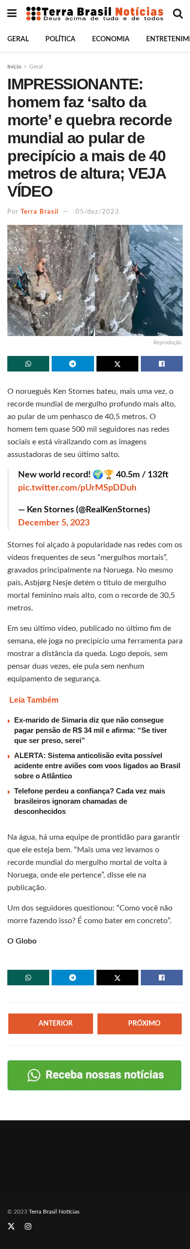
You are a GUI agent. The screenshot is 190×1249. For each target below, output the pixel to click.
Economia (111, 39)
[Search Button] (178, 13)
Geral (18, 39)
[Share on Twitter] (117, 363)
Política (60, 39)
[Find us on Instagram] (28, 1226)
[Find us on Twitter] (11, 1226)
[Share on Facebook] (162, 363)
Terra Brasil (39, 212)
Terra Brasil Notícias (54, 1212)
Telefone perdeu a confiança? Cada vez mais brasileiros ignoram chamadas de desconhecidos (89, 801)
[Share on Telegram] (73, 363)
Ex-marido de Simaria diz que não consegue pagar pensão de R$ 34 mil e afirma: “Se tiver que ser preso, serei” (90, 730)
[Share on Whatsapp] (28, 363)
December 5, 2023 (54, 523)
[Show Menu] (12, 13)
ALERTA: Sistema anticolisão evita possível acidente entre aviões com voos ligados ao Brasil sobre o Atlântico (97, 765)
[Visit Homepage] (94, 13)
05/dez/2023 (97, 212)
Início (14, 66)
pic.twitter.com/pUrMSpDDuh (77, 488)
